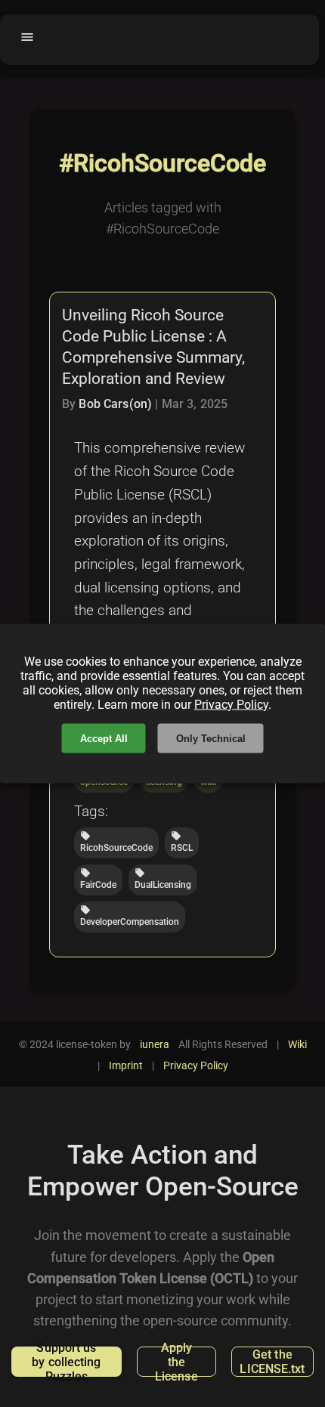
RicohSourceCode (116, 841)
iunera (154, 1044)
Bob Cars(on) (115, 404)
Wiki (297, 1044)
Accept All (104, 738)
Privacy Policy (231, 704)
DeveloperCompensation (129, 915)
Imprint (126, 1065)
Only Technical (211, 738)
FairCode (98, 878)
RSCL (182, 841)
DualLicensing (163, 878)
